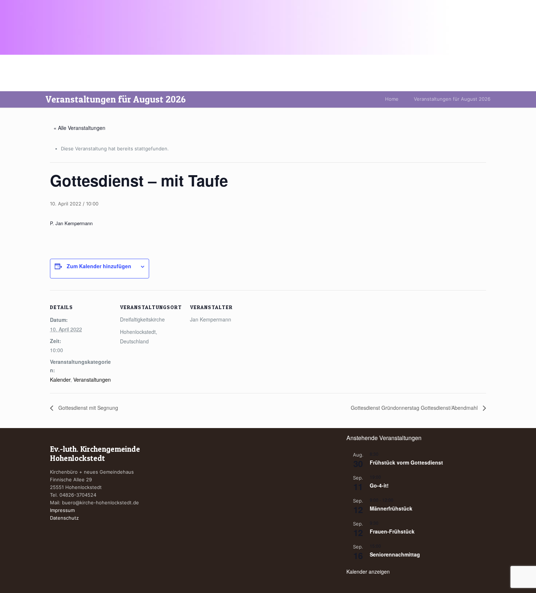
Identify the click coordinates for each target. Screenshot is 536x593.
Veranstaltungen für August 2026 (452, 99)
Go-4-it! (379, 485)
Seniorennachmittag (395, 554)
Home (392, 99)
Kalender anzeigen (368, 571)
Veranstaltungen (92, 379)
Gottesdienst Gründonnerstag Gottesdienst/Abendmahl (415, 407)
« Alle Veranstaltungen (79, 127)
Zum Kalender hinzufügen (99, 266)
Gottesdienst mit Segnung (87, 407)
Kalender (60, 379)
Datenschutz (64, 518)
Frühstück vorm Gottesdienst (406, 462)
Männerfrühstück (391, 508)
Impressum (62, 510)
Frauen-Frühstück (392, 531)
